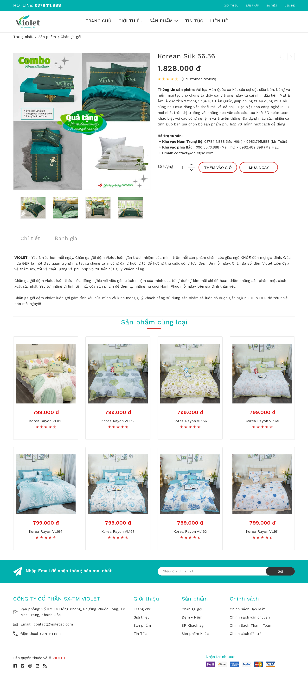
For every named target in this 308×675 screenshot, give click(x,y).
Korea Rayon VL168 (46, 421)
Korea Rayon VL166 (190, 421)
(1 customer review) (199, 79)
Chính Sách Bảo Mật (247, 609)
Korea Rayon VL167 (118, 421)
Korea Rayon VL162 (190, 531)
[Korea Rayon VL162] (190, 484)
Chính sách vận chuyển (250, 617)
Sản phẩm (252, 5)
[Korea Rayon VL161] (262, 484)
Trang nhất (22, 37)
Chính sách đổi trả (246, 634)
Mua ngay (259, 167)
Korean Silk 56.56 (186, 56)
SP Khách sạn (193, 625)
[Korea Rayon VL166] (190, 373)
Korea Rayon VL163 (118, 531)
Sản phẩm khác (195, 634)
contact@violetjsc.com (53, 624)
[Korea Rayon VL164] (46, 484)
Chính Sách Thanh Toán (250, 625)
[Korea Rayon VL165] (262, 373)
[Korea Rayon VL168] (46, 373)
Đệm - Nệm (192, 617)
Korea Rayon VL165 (262, 421)
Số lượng (165, 166)
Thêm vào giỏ (218, 167)
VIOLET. (59, 658)
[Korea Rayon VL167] (118, 373)
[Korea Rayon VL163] (118, 484)
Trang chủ (98, 20)
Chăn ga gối (192, 609)
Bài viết (271, 5)
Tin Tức (194, 20)
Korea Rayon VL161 (262, 531)
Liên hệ (289, 5)
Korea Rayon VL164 (46, 531)
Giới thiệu (231, 5)
